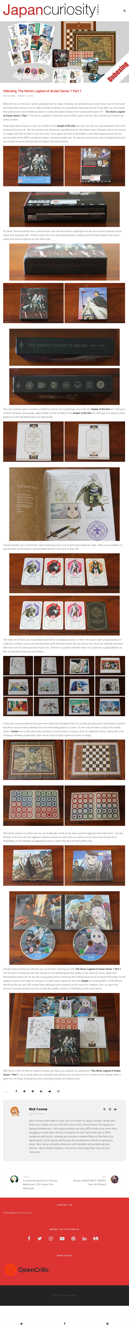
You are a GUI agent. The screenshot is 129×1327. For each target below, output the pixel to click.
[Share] (16, 1091)
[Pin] (33, 1091)
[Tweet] (24, 1091)
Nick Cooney (9, 96)
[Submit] (49, 1091)
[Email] (58, 1091)
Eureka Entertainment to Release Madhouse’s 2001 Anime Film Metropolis (40, 1183)
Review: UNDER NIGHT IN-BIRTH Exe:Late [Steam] (89, 1181)
